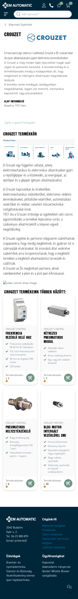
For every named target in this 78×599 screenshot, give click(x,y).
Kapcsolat (48, 562)
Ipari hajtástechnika (18, 580)
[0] (59, 5)
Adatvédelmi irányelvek (56, 567)
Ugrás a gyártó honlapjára (19, 122)
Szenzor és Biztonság (19, 571)
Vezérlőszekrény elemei (20, 575)
